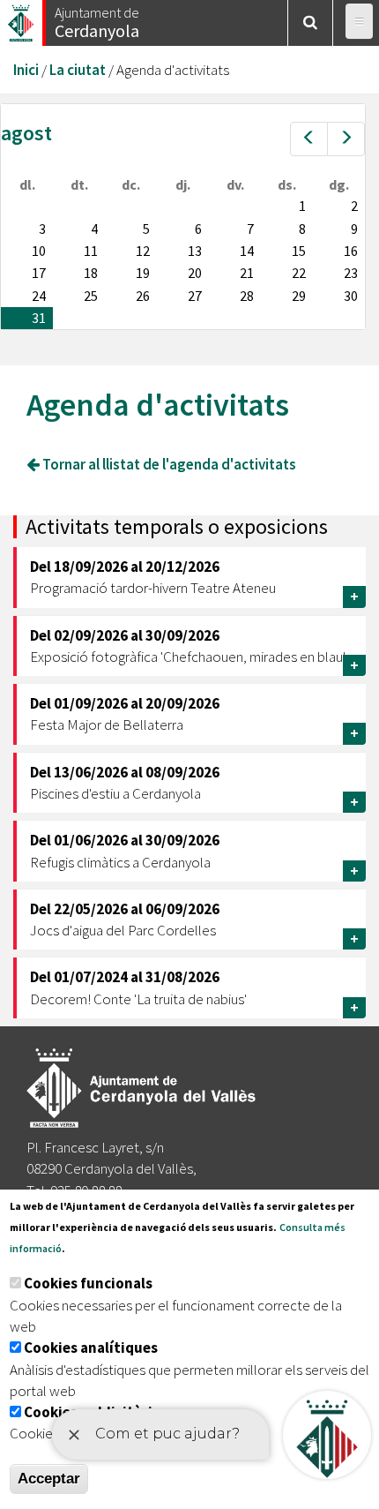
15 (299, 250)
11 (91, 250)
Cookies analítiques (91, 1347)
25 (91, 295)
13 (195, 250)
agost (26, 132)
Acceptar (49, 1478)
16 (351, 250)
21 (247, 273)
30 (351, 295)
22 (299, 273)
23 (351, 273)
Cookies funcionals (88, 1283)
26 (143, 295)
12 (143, 250)
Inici (26, 69)
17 (39, 273)
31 (39, 318)
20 (195, 273)
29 (299, 295)
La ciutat (77, 69)
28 (247, 295)
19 (143, 273)
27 (195, 295)
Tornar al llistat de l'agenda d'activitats (168, 464)
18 (91, 273)
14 (247, 250)
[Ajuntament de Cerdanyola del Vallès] (22, 18)
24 (39, 295)
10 (39, 250)
